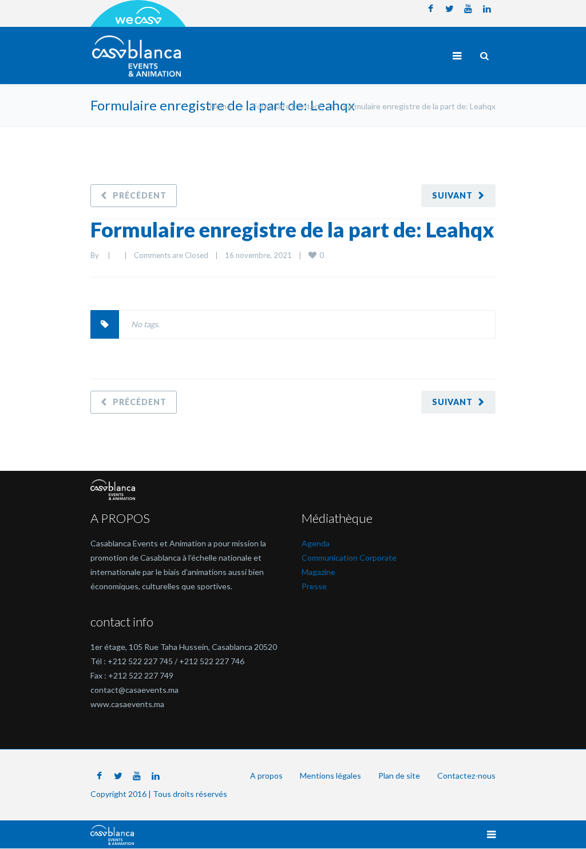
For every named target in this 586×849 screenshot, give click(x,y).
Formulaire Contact (287, 106)
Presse (314, 586)
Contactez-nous (466, 775)
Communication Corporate (349, 557)
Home (220, 106)
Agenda (316, 543)
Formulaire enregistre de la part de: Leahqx (292, 229)
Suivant (452, 195)
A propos (266, 775)
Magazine (318, 572)
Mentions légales (330, 775)
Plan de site (399, 775)
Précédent (140, 195)
